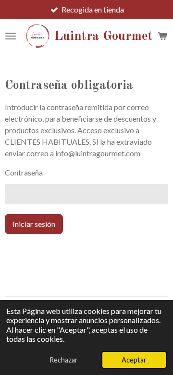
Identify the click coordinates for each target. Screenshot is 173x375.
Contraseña (24, 172)
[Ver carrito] (162, 36)
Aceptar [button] (134, 360)
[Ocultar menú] (10, 36)
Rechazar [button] (63, 360)
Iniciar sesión (33, 223)
